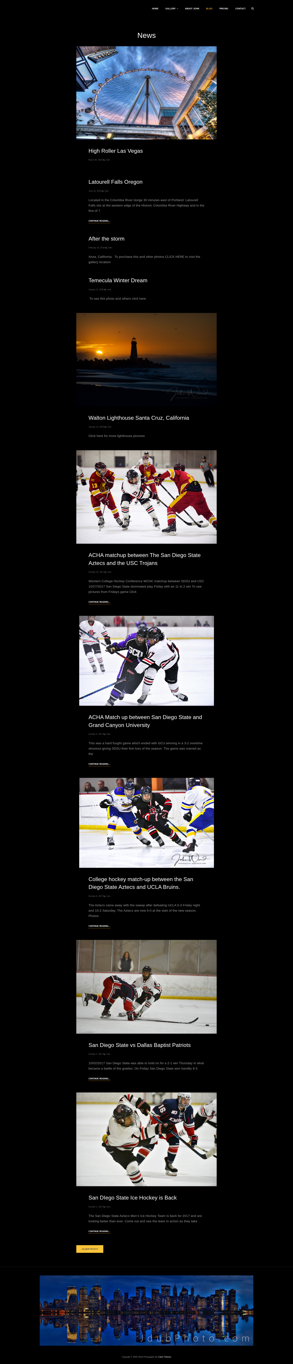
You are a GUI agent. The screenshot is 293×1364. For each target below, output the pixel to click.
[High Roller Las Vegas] (146, 92)
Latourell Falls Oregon (116, 182)
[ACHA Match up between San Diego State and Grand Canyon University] (146, 661)
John (108, 160)
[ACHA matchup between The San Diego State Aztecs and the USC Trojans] (146, 497)
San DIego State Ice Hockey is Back (133, 1197)
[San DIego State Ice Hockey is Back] (146, 1139)
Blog (209, 8)
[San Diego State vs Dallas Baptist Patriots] (146, 987)
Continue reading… (99, 221)
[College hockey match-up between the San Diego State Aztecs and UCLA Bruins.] (146, 823)
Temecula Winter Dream (118, 280)
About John (192, 8)
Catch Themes (164, 1357)
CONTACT (240, 8)
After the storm (107, 239)
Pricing (223, 8)
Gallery (170, 8)
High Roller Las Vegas (116, 151)
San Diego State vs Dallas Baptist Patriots (140, 1045)
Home (155, 8)
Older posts (90, 1249)
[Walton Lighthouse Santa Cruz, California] (146, 359)
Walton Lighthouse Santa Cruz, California (139, 418)
